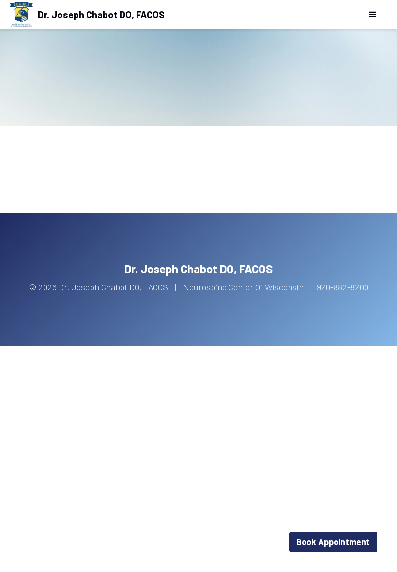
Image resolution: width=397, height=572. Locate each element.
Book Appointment (333, 542)
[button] (372, 14)
